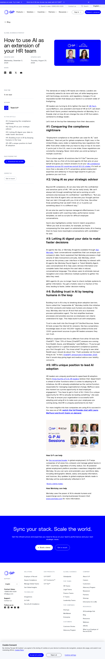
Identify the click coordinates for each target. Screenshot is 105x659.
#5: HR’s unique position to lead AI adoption (19, 144)
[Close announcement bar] (88, 2)
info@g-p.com (8, 594)
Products (19, 12)
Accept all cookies (36, 655)
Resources (62, 12)
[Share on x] (16, 73)
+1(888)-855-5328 (10, 591)
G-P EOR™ (47, 576)
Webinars (86, 622)
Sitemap (85, 598)
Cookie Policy (19, 650)
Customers (86, 584)
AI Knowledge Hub (89, 611)
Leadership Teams (69, 600)
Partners (52, 12)
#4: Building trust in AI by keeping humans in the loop (19, 139)
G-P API (26, 600)
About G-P (86, 576)
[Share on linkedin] (5, 73)
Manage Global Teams (31, 584)
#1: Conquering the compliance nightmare (18, 122)
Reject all (54, 655)
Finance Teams (68, 593)
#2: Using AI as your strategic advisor (18, 128)
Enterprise (66, 617)
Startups (66, 610)
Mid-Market (67, 613)
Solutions (30, 12)
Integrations (28, 597)
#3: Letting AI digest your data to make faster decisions (19, 133)
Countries (41, 12)
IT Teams (66, 597)
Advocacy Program (69, 630)
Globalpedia (67, 576)
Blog (84, 615)
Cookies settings (70, 655)
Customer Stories (69, 626)
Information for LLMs (90, 602)
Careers (85, 580)
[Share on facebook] (10, 73)
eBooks (85, 626)
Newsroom (86, 591)
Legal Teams (67, 589)
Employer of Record (30, 576)
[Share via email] (21, 73)
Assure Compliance (30, 580)
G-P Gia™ (47, 584)
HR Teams (66, 586)
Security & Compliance (31, 604)
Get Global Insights (30, 587)
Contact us (8, 600)
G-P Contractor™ (49, 580)
